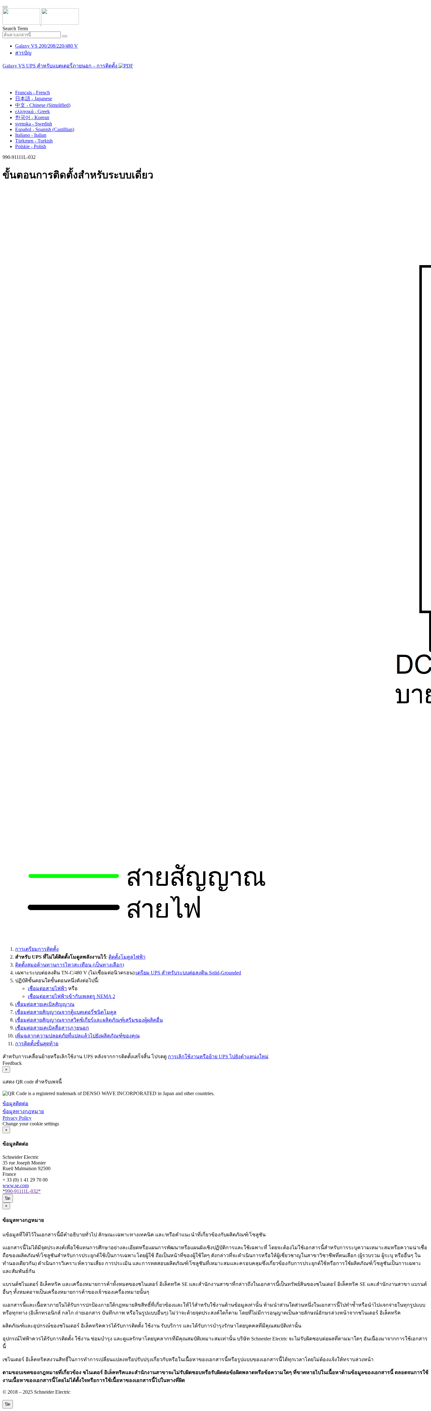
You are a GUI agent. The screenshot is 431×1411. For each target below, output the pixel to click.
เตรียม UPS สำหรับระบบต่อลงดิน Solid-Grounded (188, 972)
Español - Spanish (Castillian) (44, 129)
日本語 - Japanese (33, 98)
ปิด (7, 1198)
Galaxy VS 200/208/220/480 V (46, 46)
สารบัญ (23, 52)
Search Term (15, 28)
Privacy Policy (17, 1118)
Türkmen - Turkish (34, 140)
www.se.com (16, 1185)
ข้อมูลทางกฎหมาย (23, 1111)
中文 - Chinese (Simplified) (42, 105)
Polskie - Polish (30, 146)
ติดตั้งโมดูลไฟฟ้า (127, 957)
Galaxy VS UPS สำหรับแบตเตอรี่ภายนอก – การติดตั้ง (61, 65)
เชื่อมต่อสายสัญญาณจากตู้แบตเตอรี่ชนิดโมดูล (65, 1012)
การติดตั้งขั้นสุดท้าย (36, 1043)
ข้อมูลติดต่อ (15, 1103)
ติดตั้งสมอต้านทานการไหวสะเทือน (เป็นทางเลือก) (69, 964)
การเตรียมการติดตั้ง (37, 949)
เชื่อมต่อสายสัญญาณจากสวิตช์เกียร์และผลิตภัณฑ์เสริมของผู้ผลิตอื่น (89, 1020)
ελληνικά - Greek (32, 111)
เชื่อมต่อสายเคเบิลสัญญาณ (44, 1004)
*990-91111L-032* (22, 1191)
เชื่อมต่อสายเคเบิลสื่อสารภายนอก (52, 1028)
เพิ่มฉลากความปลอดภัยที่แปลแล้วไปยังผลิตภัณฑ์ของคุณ (77, 1035)
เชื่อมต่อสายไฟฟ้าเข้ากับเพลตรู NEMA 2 (71, 996)
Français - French (32, 92)
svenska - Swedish (33, 123)
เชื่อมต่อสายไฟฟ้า (47, 988)
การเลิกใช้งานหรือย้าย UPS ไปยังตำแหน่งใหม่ (218, 1056)
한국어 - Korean (32, 117)
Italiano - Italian (30, 135)
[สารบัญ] (5, 74)
